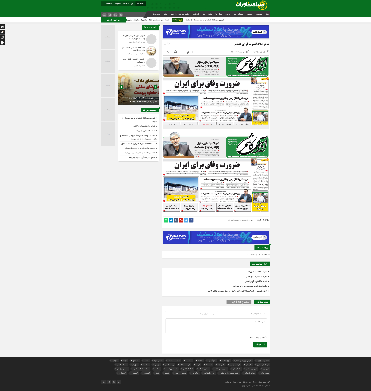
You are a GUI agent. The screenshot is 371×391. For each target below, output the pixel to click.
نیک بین (195, 373)
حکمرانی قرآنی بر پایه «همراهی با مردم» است (250, 286)
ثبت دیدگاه (260, 344)
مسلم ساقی (265, 373)
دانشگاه (209, 364)
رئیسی (157, 364)
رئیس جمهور (169, 364)
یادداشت (196, 14)
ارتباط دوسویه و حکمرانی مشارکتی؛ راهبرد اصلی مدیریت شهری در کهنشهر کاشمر (237, 291)
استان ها (218, 14)
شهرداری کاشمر (251, 368)
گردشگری (122, 373)
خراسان (248, 364)
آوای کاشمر (226, 360)
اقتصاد (200, 360)
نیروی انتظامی (209, 373)
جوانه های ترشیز (263, 364)
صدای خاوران (204, 368)
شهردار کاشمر (122, 364)
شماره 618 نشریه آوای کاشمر (256, 282)
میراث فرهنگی (250, 373)
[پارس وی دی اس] (216, 27)
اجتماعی (250, 14)
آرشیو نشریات (184, 14)
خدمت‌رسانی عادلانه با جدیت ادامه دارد (140, 148)
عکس (165, 14)
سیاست (259, 14)
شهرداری (266, 368)
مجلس (157, 368)
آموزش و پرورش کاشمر (243, 360)
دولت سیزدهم (185, 364)
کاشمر (167, 373)
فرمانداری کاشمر (171, 368)
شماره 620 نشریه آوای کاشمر (256, 272)
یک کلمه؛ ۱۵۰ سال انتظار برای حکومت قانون (138, 143)
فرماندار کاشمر (188, 368)
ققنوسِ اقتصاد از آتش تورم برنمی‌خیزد (140, 152)
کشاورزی (147, 373)
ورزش (227, 14)
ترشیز (210, 14)
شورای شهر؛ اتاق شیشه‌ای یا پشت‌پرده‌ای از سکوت (227, 19)
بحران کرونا (158, 360)
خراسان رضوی (235, 364)
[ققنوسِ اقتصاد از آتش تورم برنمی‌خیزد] (138, 62)
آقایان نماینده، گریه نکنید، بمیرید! (142, 157)
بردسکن (135, 360)
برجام (146, 360)
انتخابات (189, 360)
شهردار (135, 364)
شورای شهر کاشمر (221, 368)
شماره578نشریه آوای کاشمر (251, 44)
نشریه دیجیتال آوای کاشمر (229, 373)
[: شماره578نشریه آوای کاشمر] (169, 52)
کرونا (157, 373)
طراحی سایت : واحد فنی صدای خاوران (256, 385)
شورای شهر (236, 368)
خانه (267, 14)
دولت (198, 364)
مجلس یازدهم (122, 368)
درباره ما (156, 14)
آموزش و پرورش (263, 360)
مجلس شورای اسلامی (141, 368)
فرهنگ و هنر (238, 14)
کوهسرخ (135, 373)
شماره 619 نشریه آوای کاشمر (256, 277)
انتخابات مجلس (174, 360)
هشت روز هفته (180, 373)
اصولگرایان (212, 360)
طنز (204, 14)
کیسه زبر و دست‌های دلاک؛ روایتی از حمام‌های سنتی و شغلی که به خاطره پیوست (159, 19)
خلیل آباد (221, 364)
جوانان (114, 360)
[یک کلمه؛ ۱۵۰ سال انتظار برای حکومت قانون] (138, 51)
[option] (138, 89)
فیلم (172, 14)
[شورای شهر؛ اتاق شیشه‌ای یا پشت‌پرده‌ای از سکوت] (138, 39)
